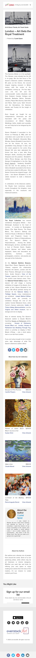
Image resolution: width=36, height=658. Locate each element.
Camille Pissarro (10, 392)
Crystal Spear (18, 38)
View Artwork (26, 392)
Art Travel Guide (23, 27)
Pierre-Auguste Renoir (12, 502)
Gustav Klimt (9, 433)
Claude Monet (9, 466)
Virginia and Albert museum (15, 310)
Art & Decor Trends (11, 27)
